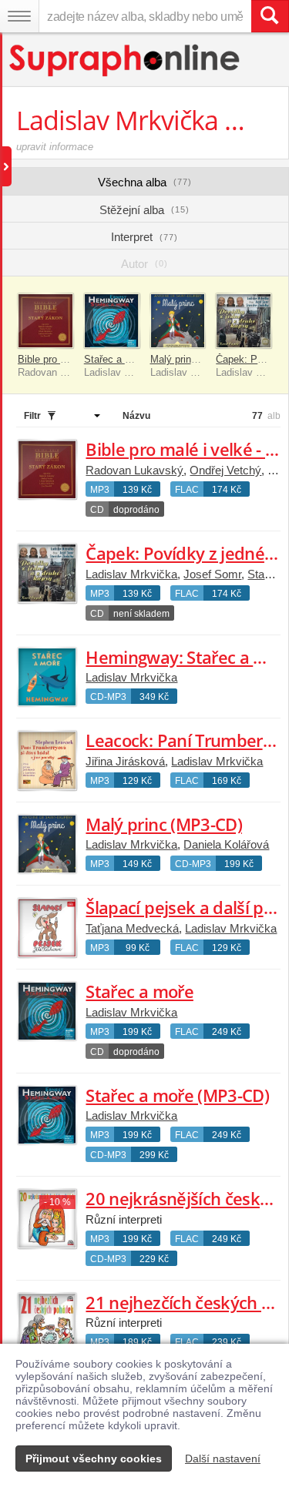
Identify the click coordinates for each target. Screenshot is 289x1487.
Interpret (144, 236)
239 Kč (226, 1342)
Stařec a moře (139, 991)
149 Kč (137, 864)
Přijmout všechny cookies (93, 1458)
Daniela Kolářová (226, 844)
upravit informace (54, 146)
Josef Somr (212, 574)
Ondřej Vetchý (225, 470)
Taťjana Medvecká (132, 928)
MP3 (99, 489)
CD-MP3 (108, 697)
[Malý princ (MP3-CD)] (178, 321)
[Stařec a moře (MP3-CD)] (111, 321)
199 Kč (239, 864)
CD (97, 509)
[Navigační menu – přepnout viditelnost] (19, 16)
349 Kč (154, 697)
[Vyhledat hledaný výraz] (269, 16)
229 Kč (154, 1259)
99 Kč (138, 948)
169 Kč (226, 780)
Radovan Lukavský (134, 470)
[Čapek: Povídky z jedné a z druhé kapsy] (243, 321)
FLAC (187, 489)
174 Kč (226, 489)
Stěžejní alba (144, 209)
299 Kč (154, 1155)
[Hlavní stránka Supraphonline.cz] (125, 60)
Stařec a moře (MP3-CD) (139, 359)
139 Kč (137, 489)
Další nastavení (222, 1458)
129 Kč (137, 780)
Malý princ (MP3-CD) (197, 359)
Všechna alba (145, 182)
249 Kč (226, 1031)
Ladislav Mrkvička (131, 574)
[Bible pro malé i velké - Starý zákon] (45, 321)
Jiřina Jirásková (125, 761)
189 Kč (137, 1342)
